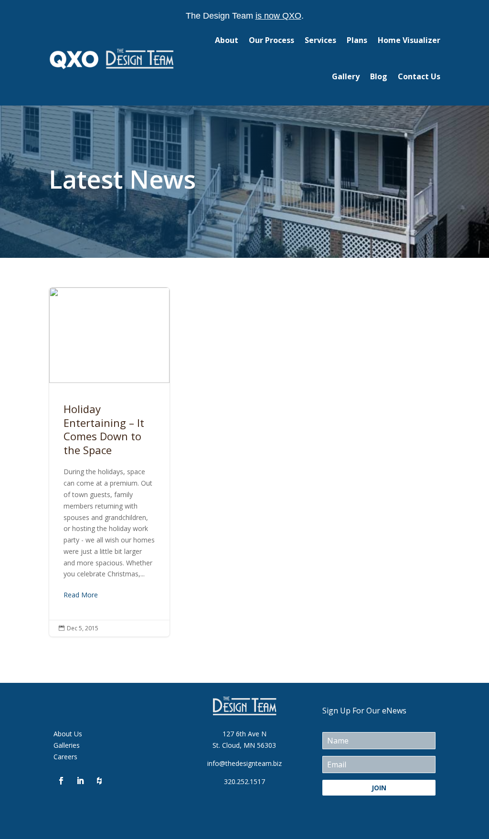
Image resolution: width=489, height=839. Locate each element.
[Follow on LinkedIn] (80, 780)
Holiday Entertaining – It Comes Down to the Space (109, 462)
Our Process (271, 40)
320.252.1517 (244, 781)
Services (320, 40)
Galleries (66, 745)
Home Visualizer (409, 40)
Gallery (346, 76)
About (226, 40)
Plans (357, 40)
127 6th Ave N (244, 733)
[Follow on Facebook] (61, 780)
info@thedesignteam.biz (244, 763)
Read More (81, 594)
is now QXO (278, 16)
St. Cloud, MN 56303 (244, 745)
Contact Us (419, 76)
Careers (65, 756)
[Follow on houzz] (99, 780)
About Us (67, 733)
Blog (378, 76)
